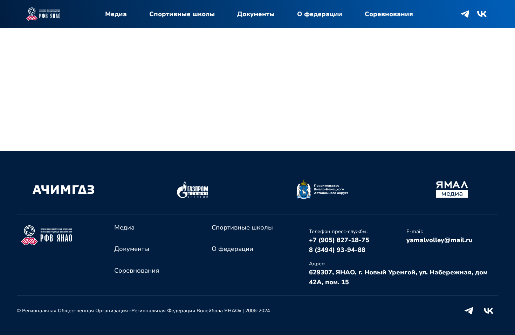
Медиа (116, 14)
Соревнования (389, 14)
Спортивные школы (182, 14)
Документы (256, 14)
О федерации (319, 14)
